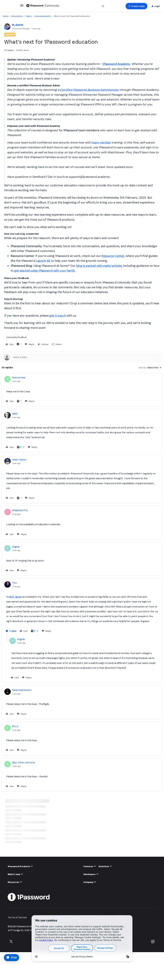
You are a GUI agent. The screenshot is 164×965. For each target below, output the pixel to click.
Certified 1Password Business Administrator (89, 90)
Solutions (104, 866)
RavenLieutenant (21, 690)
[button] (22, 6)
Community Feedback (16, 337)
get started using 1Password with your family (44, 271)
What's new (14, 874)
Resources (14, 882)
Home (5, 16)
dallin (15, 413)
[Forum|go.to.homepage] (42, 6)
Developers (89, 874)
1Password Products (19, 866)
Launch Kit (43, 261)
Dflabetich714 (20, 510)
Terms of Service (17, 917)
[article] (82, 390)
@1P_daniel (15, 596)
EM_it (15, 726)
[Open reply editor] (82, 357)
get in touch (57, 316)
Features (88, 866)
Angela (16, 546)
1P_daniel (17, 25)
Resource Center (113, 256)
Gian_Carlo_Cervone (23, 762)
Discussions (16, 16)
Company (88, 882)
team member (101, 142)
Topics (28, 16)
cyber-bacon (19, 459)
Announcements (43, 16)
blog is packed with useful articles (99, 266)
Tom (14, 582)
